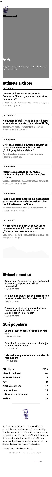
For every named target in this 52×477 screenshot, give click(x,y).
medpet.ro (38, 462)
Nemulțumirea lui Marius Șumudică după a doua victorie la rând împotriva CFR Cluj (26, 122)
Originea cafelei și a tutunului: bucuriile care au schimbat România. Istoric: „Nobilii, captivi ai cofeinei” (25, 147)
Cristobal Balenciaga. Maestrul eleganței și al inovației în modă (26, 344)
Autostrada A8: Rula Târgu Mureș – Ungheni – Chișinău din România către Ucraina (24, 174)
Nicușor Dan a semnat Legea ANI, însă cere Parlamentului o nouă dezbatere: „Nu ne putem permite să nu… (24, 228)
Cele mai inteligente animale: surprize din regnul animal (27, 356)
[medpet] (26, 414)
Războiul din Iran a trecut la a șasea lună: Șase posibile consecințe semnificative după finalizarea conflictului (26, 201)
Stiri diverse (9, 88)
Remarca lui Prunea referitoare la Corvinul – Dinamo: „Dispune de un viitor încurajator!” (25, 96)
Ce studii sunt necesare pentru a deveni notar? (26, 332)
